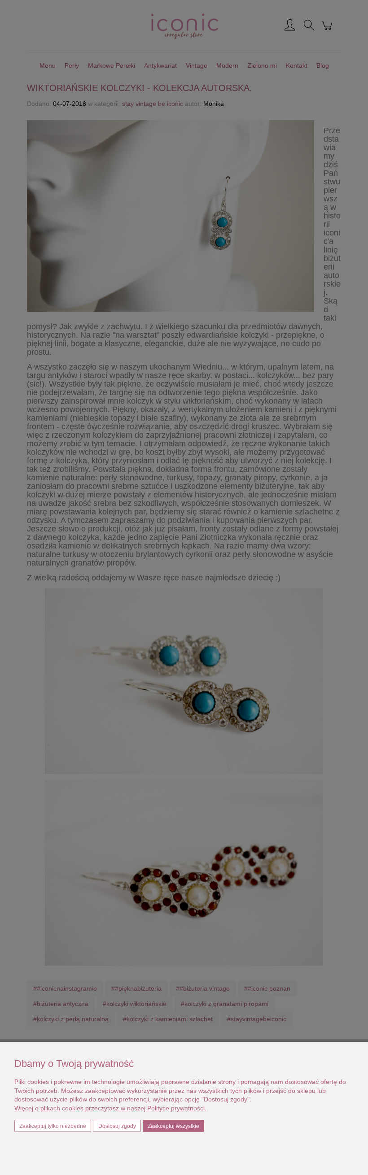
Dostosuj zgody (117, 1126)
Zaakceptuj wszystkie (173, 1126)
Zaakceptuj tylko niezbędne (52, 1126)
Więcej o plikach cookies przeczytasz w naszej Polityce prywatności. (110, 1108)
